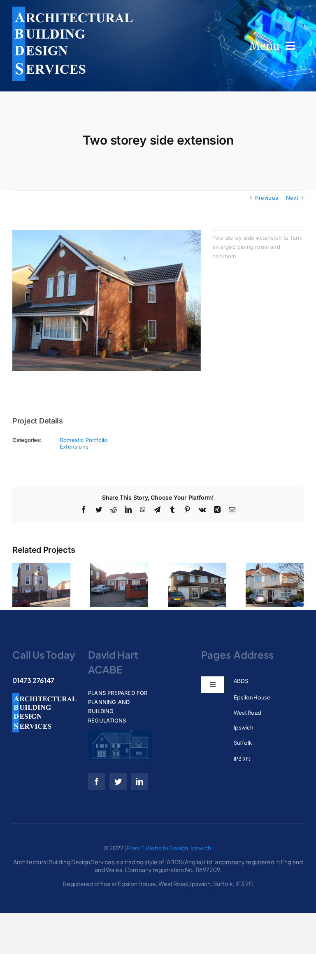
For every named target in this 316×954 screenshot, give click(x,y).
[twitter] (118, 781)
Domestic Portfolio (84, 440)
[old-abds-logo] (72, 9)
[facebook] (96, 781)
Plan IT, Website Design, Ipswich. (170, 847)
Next (292, 197)
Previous (266, 197)
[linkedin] (139, 781)
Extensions (74, 446)
